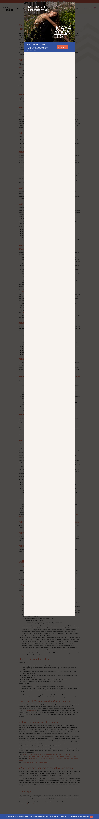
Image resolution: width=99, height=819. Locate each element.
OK (91, 816)
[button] (73, 4)
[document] (49, 409)
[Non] (96, 816)
